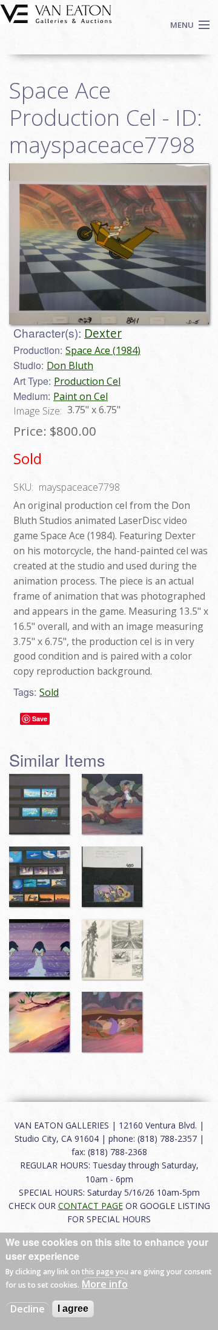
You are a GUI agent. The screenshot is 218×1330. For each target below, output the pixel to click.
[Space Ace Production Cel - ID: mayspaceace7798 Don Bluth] (109, 242)
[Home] (56, 12)
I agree (73, 1308)
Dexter (103, 333)
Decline (27, 1308)
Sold (49, 692)
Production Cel (87, 381)
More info (105, 1284)
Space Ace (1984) (102, 350)
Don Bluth (70, 365)
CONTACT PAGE (90, 1205)
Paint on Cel (80, 396)
